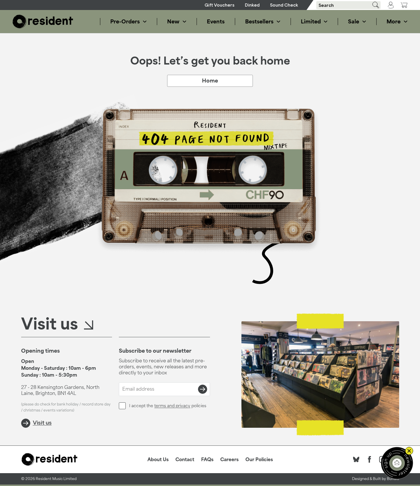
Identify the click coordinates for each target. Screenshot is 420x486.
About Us (158, 459)
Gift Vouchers (220, 5)
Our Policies (259, 459)
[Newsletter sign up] (397, 463)
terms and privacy (172, 405)
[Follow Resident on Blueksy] (356, 459)
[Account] (391, 5)
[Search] (373, 5)
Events (216, 21)
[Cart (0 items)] (404, 5)
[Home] (43, 22)
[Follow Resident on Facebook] (369, 459)
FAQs (207, 459)
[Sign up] (202, 389)
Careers (229, 459)
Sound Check (284, 5)
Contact (184, 459)
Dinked (252, 5)
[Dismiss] (409, 451)
